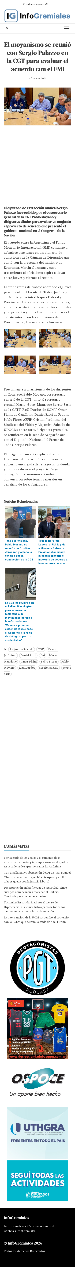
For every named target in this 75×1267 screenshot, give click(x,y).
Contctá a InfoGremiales (19, 1231)
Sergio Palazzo (48, 667)
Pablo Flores (49, 661)
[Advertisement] (37, 166)
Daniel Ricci (28, 655)
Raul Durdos (27, 667)
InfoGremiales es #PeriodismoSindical (29, 1226)
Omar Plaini (29, 661)
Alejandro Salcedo (21, 649)
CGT (41, 649)
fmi (42, 655)
